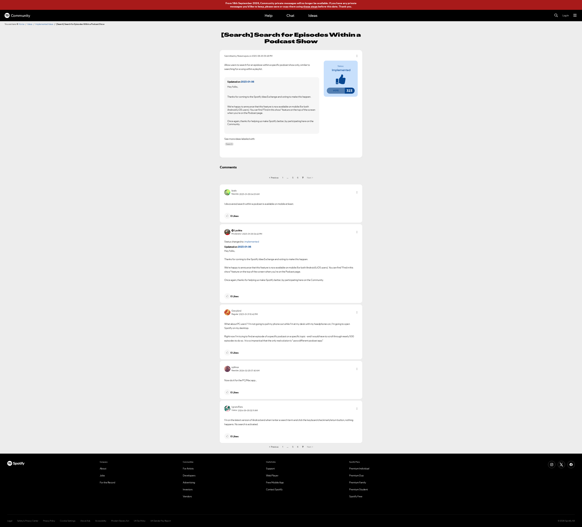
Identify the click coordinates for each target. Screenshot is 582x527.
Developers (189, 475)
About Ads (85, 520)
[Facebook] (571, 464)
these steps (310, 6)
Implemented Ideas (44, 24)
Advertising (189, 482)
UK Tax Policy (140, 520)
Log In (565, 15)
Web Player (272, 475)
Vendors (187, 496)
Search (229, 144)
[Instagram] (551, 464)
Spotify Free (355, 496)
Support (270, 468)
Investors (188, 489)
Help (269, 15)
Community (20, 15)
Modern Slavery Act (120, 520)
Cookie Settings (67, 520)
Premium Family (357, 482)
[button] (336, 91)
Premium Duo (356, 475)
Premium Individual (359, 468)
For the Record (107, 482)
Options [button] (357, 56)
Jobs (102, 475)
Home (21, 24)
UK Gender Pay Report (160, 520)
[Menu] (574, 15)
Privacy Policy (49, 520)
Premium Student (358, 489)
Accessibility (100, 520)
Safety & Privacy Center (27, 520)
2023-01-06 (247, 81)
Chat (290, 15)
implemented (341, 70)
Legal (9, 520)
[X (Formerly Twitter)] (561, 464)
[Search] (556, 15)
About (103, 468)
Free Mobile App (275, 482)
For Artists (188, 468)
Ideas (312, 15)
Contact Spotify (274, 489)
